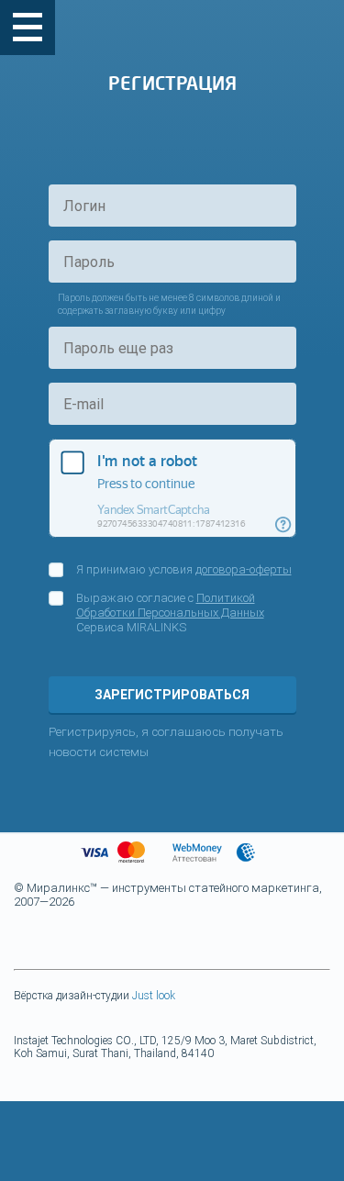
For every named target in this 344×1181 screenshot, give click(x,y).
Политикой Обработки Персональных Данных (170, 605)
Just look (153, 995)
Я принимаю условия (184, 569)
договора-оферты (243, 569)
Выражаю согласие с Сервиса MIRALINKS (170, 612)
